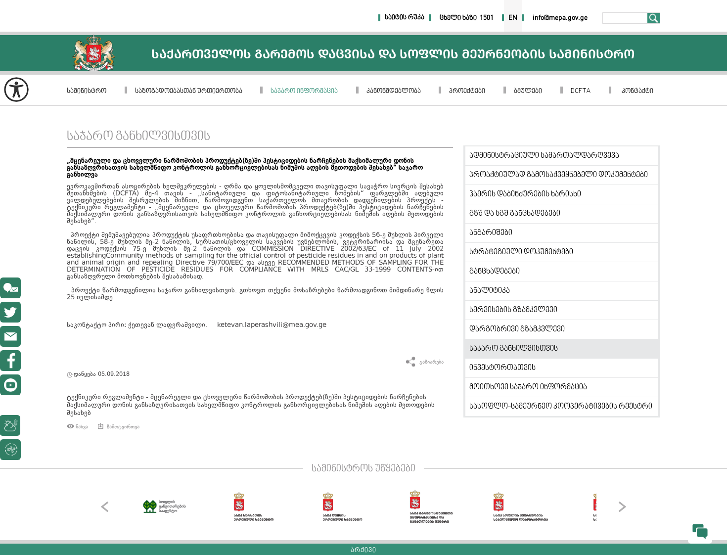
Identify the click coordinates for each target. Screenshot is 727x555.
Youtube (10, 384)
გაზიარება (431, 362)
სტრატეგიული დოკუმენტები (521, 252)
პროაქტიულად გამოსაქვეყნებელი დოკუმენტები (558, 175)
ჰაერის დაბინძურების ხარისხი (525, 194)
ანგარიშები (490, 233)
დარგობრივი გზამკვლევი (517, 329)
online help (10, 288)
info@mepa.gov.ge (10, 336)
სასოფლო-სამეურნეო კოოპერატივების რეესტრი (560, 407)
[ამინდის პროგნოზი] (33, 425)
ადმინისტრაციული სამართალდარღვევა (544, 156)
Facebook (10, 360)
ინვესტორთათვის (502, 368)
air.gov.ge (61, 449)
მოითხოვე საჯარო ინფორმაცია (528, 387)
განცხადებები (494, 272)
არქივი (363, 550)
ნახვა (82, 426)
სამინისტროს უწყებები (363, 469)
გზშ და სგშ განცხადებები (514, 214)
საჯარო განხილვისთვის (138, 136)
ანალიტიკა (489, 291)
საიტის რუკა (404, 17)
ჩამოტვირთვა (123, 426)
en (512, 17)
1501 (487, 17)
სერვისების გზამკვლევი (513, 310)
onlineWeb (10, 312)
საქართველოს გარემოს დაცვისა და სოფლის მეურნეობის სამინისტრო (94, 53)
